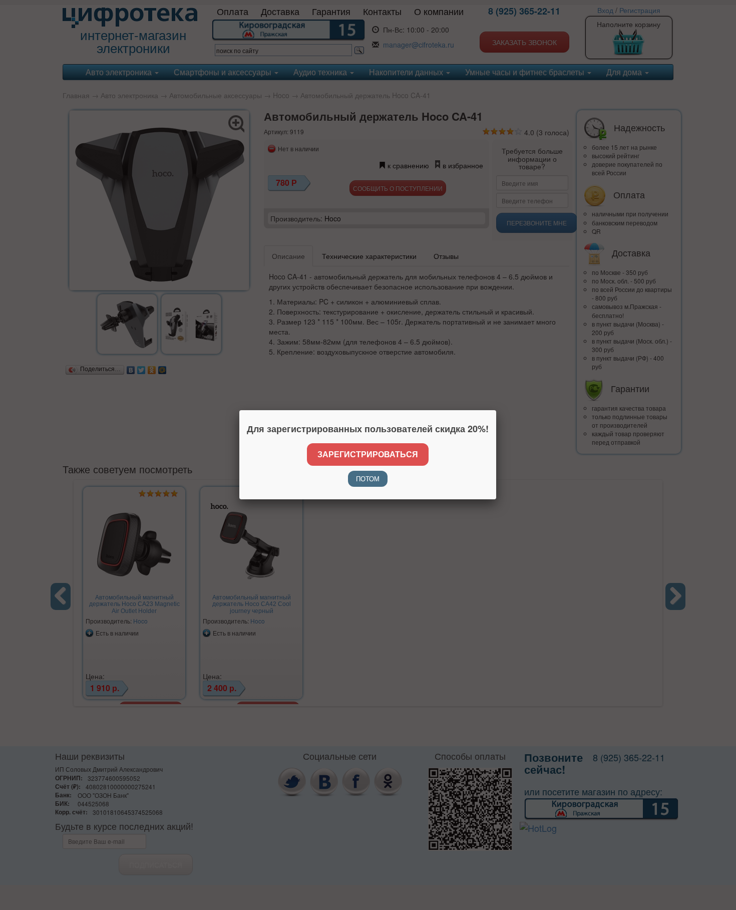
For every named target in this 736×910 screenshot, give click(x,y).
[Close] (496, 410)
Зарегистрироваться (367, 454)
